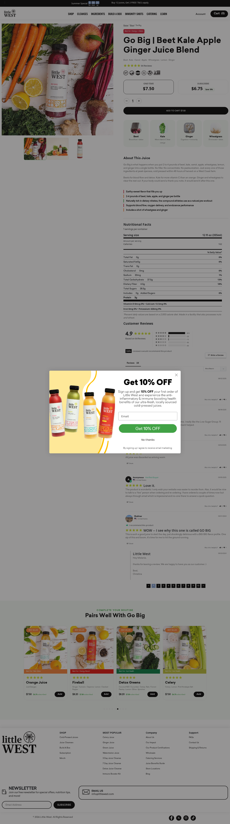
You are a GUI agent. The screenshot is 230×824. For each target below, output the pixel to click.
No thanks (148, 440)
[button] (147, 428)
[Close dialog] (176, 375)
